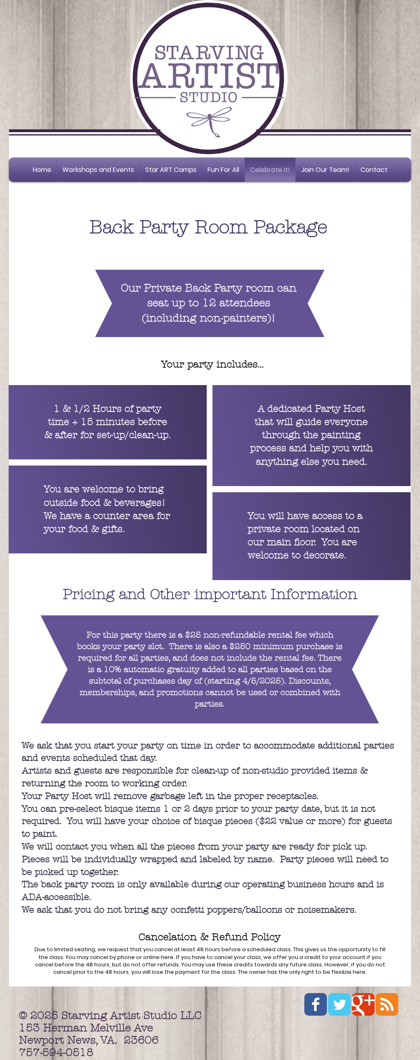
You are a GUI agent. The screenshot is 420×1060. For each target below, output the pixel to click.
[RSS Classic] (387, 1004)
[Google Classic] (363, 1004)
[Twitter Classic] (339, 1004)
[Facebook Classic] (315, 1004)
